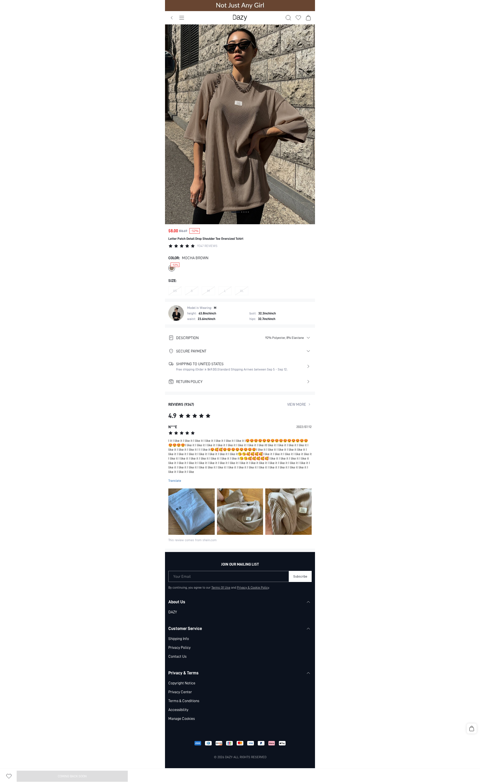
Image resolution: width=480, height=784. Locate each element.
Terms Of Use (220, 587)
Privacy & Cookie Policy (253, 587)
